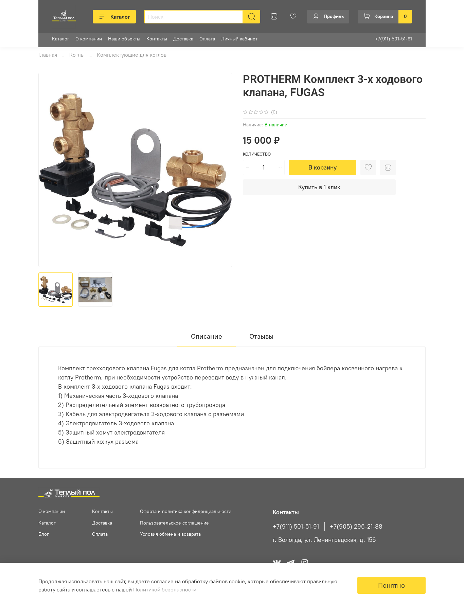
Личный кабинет (239, 39)
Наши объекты (124, 39)
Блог (43, 534)
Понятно (391, 585)
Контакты (156, 39)
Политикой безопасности (164, 589)
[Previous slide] (49, 170)
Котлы (77, 54)
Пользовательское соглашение (174, 523)
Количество (257, 154)
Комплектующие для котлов (131, 54)
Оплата (207, 39)
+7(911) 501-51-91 (393, 39)
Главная (47, 54)
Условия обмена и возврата (170, 534)
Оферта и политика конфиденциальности (185, 511)
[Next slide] (221, 170)
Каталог (120, 16)
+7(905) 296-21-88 (356, 526)
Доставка (183, 39)
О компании (88, 39)
